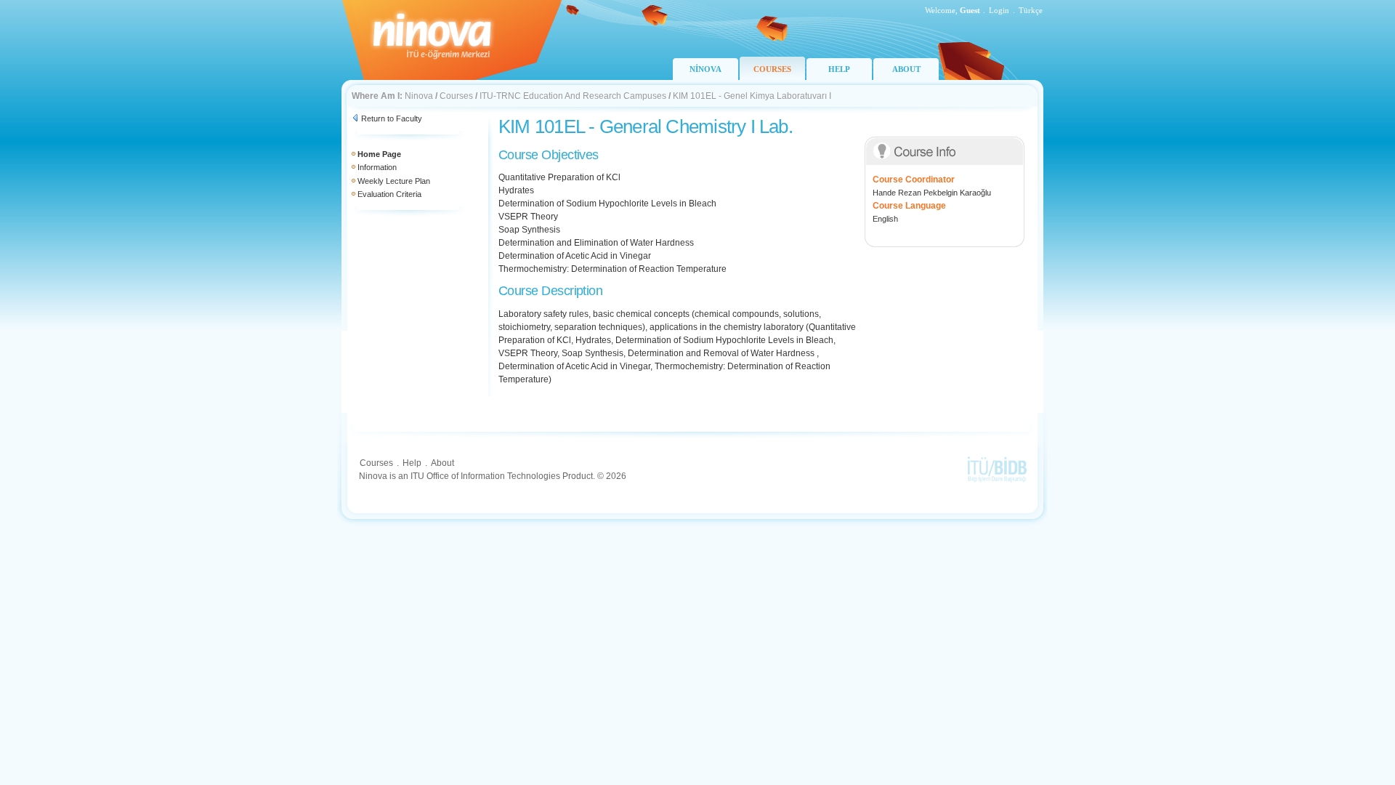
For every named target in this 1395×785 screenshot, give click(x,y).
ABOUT (906, 69)
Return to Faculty (391, 118)
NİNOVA (705, 69)
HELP (839, 69)
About (442, 463)
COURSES (772, 69)
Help (412, 463)
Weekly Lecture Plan (393, 181)
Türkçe (1031, 10)
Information (377, 167)
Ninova (419, 96)
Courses (456, 96)
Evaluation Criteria (389, 194)
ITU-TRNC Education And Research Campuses (573, 96)
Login (999, 10)
